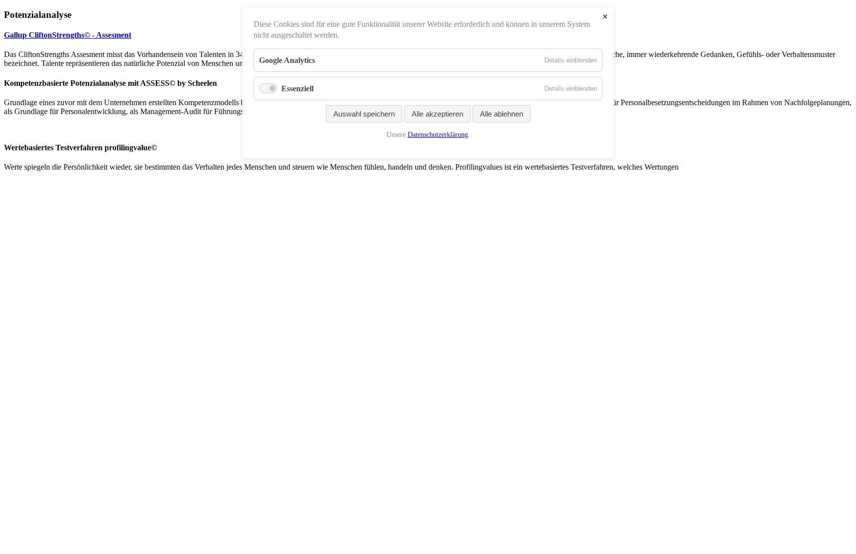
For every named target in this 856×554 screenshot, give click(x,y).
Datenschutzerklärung (438, 134)
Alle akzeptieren (437, 114)
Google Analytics (287, 60)
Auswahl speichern (364, 114)
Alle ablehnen (501, 114)
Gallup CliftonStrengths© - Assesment (67, 35)
